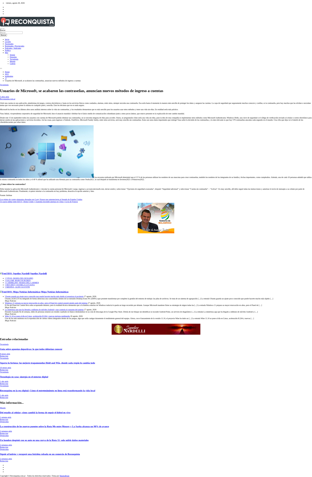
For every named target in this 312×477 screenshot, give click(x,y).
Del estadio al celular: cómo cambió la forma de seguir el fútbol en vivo (35, 412)
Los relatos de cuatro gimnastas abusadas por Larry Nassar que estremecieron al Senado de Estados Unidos (41, 199)
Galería (12, 64)
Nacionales (9, 44)
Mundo (12, 61)
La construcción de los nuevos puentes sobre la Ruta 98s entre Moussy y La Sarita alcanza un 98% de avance (54, 426)
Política (8, 50)
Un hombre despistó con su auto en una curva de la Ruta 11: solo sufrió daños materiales (44, 440)
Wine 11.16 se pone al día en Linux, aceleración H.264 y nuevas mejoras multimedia (37, 316)
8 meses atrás (5, 354)
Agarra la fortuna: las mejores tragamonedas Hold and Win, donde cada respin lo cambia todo (47, 363)
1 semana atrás (5, 417)
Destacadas (4, 422)
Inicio (7, 39)
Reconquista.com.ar (7, 99)
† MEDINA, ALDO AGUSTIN (17, 287)
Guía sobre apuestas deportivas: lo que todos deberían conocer (31, 349)
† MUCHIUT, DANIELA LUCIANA (20, 285)
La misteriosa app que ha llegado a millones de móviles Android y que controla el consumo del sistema (44, 310)
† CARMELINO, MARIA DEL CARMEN (22, 283)
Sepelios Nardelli (38, 273)
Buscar (2, 30)
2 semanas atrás (6, 431)
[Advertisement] (156, 253)
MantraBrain (64, 476)
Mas (6, 53)
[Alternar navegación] (1, 28)
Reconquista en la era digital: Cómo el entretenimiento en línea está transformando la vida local (47, 390)
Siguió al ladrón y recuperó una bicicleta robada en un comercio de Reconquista (40, 454)
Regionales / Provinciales (14, 46)
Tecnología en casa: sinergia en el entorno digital (24, 377)
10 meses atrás (5, 368)
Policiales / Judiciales (13, 48)
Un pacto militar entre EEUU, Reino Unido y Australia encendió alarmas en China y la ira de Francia (39, 202)
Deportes (13, 57)
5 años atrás (4, 97)
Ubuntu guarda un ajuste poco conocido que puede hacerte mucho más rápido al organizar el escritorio (44, 296)
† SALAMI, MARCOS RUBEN (18, 280)
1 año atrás (4, 381)
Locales (8, 42)
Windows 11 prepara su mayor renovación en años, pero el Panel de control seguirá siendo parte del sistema (46, 303)
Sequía (12, 55)
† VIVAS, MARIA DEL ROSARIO (19, 278)
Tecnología (14, 59)
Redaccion (4, 356)
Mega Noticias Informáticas (54, 292)
